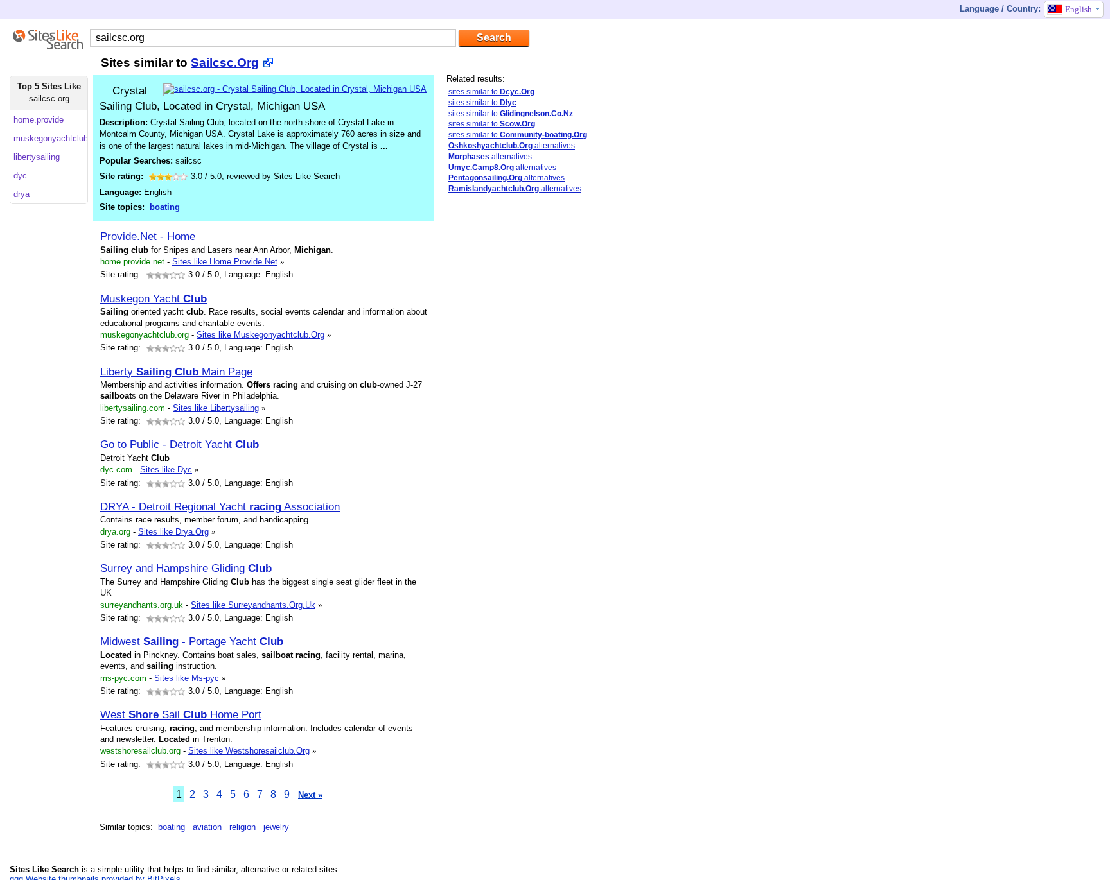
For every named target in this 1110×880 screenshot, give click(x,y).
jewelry (276, 827)
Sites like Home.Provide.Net (225, 261)
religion (242, 827)
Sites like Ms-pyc (186, 678)
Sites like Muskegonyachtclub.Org (260, 335)
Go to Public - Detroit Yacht (179, 444)
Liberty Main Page (176, 371)
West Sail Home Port (180, 714)
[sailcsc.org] (295, 89)
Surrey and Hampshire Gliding (186, 568)
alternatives (511, 145)
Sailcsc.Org (225, 62)
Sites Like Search (44, 869)
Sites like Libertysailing (216, 408)
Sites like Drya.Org (173, 532)
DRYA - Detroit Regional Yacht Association (220, 506)
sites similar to (491, 91)
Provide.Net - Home (147, 236)
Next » (310, 795)
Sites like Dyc (166, 469)
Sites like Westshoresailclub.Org (249, 750)
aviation (207, 827)
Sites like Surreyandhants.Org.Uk (253, 605)
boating (165, 207)
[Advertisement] (542, 406)
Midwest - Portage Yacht (191, 641)
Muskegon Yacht (153, 298)
